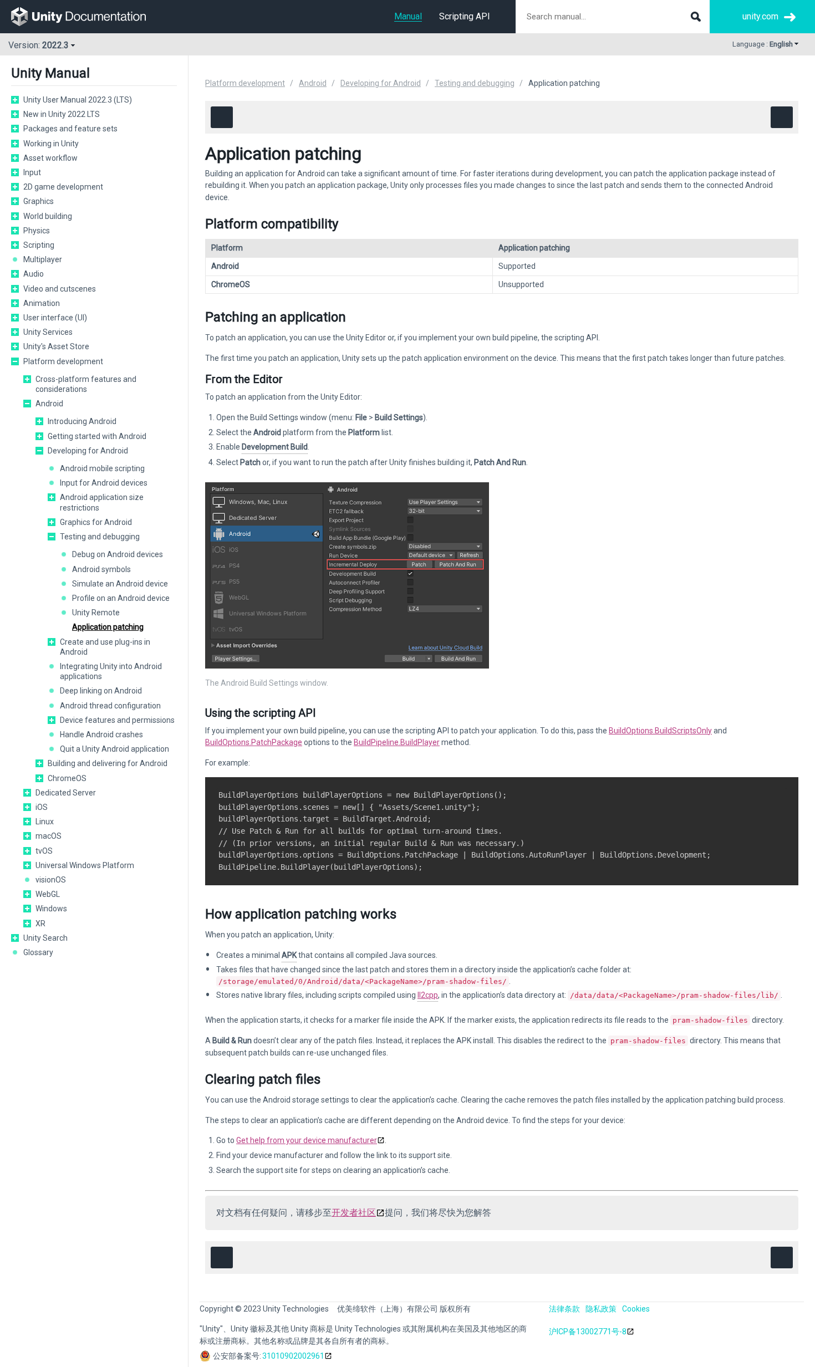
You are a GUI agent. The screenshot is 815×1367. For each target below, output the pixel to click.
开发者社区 (354, 1212)
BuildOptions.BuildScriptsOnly (660, 730)
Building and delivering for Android (107, 763)
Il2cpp (427, 995)
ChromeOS (67, 778)
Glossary (38, 952)
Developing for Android (88, 450)
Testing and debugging (100, 536)
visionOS (50, 879)
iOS (41, 807)
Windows (51, 908)
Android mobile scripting (102, 468)
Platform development (63, 361)
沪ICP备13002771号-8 (587, 1331)
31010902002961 (293, 1355)
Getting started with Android (97, 436)
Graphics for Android (96, 522)
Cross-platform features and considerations (85, 384)
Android (49, 403)
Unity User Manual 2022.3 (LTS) (77, 99)
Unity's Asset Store (56, 346)
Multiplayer (42, 259)
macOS (48, 836)
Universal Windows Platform (84, 865)
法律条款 (564, 1308)
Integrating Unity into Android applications (111, 671)
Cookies (636, 1308)
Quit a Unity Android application (114, 748)
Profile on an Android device (121, 598)
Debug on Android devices (117, 554)
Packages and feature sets (70, 128)
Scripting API (464, 16)
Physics (36, 230)
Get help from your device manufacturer (306, 1140)
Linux (44, 821)
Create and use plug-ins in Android (105, 646)
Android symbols (101, 569)
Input (32, 172)
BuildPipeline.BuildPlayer (397, 742)
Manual (408, 16)
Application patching (108, 627)
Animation (41, 303)
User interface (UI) (55, 317)
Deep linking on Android (101, 690)
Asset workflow (50, 158)
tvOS (44, 850)
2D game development (63, 186)
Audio (33, 273)
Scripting (38, 245)
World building (47, 216)
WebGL (47, 894)
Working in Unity (51, 143)
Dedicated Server (65, 792)
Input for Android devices (103, 482)
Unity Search (45, 938)
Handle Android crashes (101, 734)
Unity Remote (96, 612)
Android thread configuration (110, 705)
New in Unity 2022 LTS (61, 114)
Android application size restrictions (102, 502)
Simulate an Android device (120, 583)
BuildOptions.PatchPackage (253, 742)
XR (40, 923)
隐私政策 (601, 1308)
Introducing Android (82, 421)
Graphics (38, 201)
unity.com (760, 16)
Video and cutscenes (59, 288)
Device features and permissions (117, 720)
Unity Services (48, 332)
